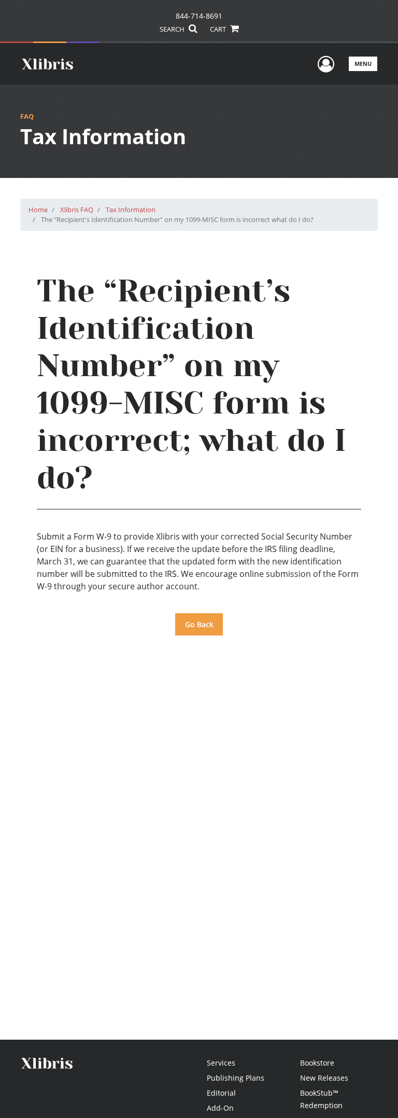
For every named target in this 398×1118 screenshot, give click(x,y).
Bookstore (317, 1063)
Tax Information (130, 209)
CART (219, 29)
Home (38, 209)
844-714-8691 (199, 16)
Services (221, 1063)
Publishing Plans (235, 1078)
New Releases (324, 1078)
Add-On (220, 1108)
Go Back (199, 624)
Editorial (221, 1093)
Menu (363, 63)
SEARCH (173, 29)
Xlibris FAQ (76, 209)
